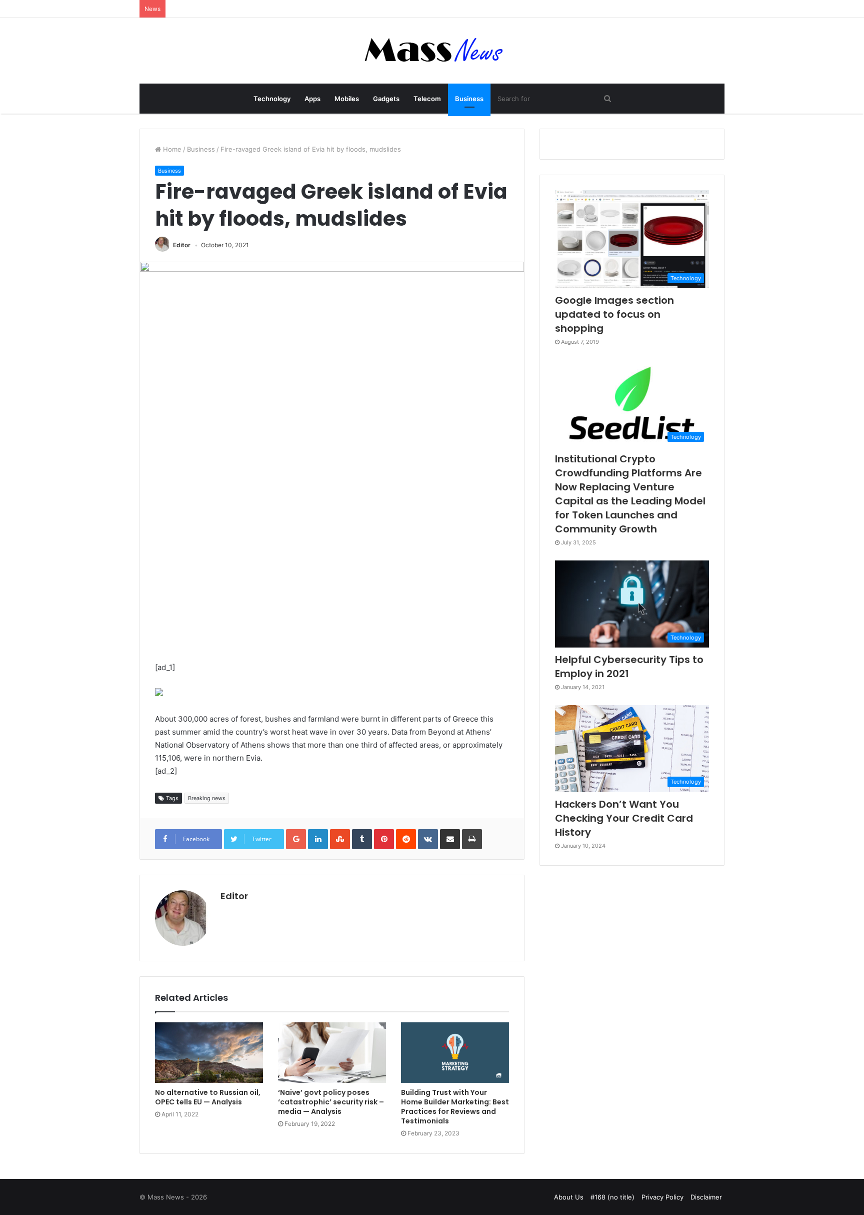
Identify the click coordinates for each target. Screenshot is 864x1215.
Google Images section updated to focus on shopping (614, 314)
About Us (569, 1197)
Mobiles (346, 99)
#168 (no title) (612, 1197)
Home (171, 149)
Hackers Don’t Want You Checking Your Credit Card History (624, 818)
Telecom (427, 99)
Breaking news (207, 798)
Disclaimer (706, 1197)
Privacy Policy (663, 1197)
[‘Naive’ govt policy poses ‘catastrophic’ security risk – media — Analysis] (332, 1052)
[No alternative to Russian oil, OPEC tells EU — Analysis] (209, 1052)
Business (469, 99)
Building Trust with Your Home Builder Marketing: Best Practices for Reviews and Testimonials (455, 1106)
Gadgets (386, 99)
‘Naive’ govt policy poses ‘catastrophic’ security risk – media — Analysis (331, 1101)
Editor (181, 245)
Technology (272, 99)
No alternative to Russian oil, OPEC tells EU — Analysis (207, 1097)
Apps (312, 99)
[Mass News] (432, 51)
